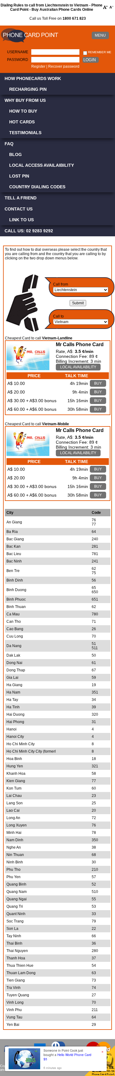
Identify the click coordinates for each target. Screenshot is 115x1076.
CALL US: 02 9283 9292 (29, 230)
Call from (60, 284)
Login (89, 60)
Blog (15, 154)
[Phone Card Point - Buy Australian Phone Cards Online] (29, 43)
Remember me (99, 52)
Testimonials (25, 132)
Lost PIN (19, 176)
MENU (100, 35)
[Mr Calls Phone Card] (27, 368)
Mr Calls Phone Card (80, 344)
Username (17, 52)
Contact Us (19, 208)
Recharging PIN (28, 89)
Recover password (63, 66)
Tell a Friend (20, 197)
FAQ (9, 143)
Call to (58, 316)
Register (38, 66)
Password (17, 60)
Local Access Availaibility (41, 165)
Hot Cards (22, 121)
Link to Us (21, 219)
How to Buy (23, 111)
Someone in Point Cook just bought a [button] (67, 1054)
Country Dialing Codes (37, 186)
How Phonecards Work (33, 78)
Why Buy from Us (25, 100)
